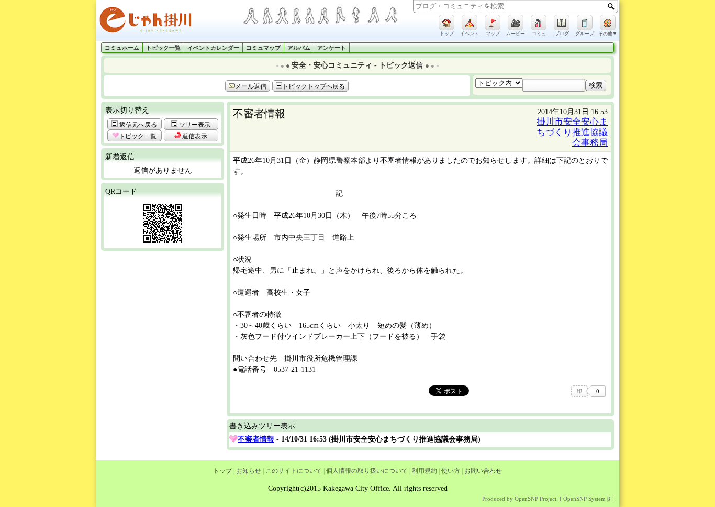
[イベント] (469, 22)
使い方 (450, 471)
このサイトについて (293, 471)
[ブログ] (561, 22)
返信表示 (194, 136)
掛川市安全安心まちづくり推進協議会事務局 (572, 132)
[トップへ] (169, 21)
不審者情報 (256, 439)
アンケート (331, 48)
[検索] (611, 6)
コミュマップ (263, 48)
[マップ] (492, 22)
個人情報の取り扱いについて (367, 471)
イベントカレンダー (213, 48)
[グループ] (585, 22)
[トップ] (446, 22)
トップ (222, 471)
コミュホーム (122, 48)
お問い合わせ (483, 471)
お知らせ (248, 471)
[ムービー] (515, 22)
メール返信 (250, 86)
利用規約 (424, 471)
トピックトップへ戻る (313, 86)
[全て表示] (233, 439)
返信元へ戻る (137, 124)
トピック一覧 (163, 48)
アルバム (298, 48)
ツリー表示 (193, 124)
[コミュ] (538, 22)
